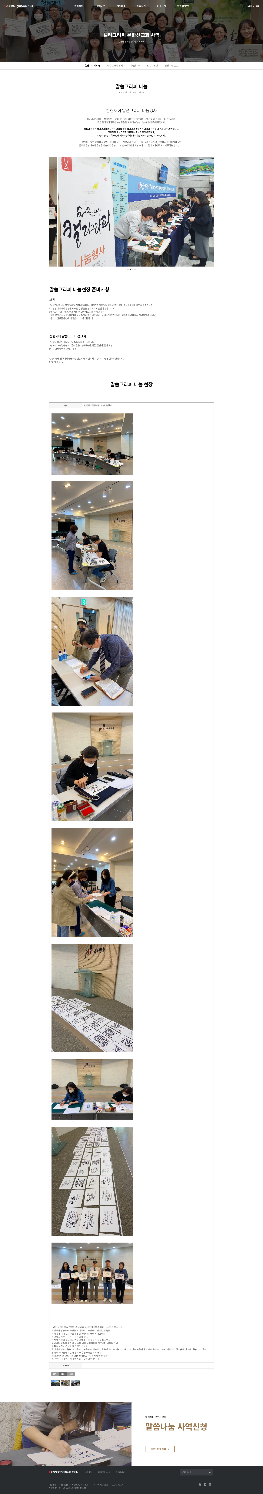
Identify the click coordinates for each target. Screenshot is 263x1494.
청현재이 (78, 6)
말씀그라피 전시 (115, 65)
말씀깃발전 (152, 65)
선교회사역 (100, 6)
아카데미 (121, 6)
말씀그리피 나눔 (93, 65)
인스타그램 (210, 1484)
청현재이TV (183, 6)
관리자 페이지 (121, 1472)
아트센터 (161, 6)
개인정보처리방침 (104, 1472)
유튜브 (200, 1484)
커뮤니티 (141, 6)
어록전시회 (135, 65)
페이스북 (205, 1484)
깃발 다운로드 (171, 65)
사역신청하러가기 (158, 1449)
